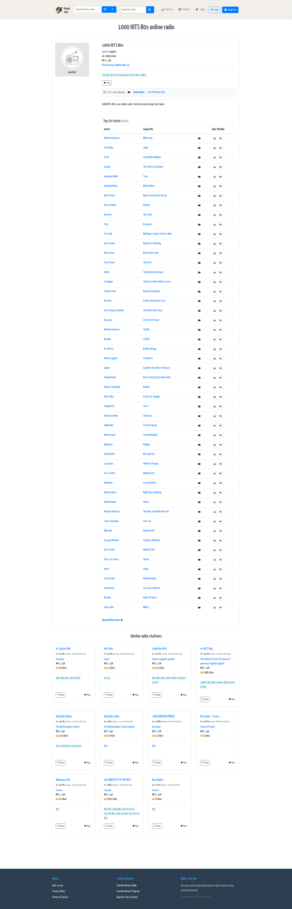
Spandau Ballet (111, 176)
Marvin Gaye (109, 435)
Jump (145, 147)
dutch (76, 726)
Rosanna (147, 224)
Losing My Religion (152, 157)
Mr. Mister (108, 348)
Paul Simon (109, 588)
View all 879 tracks (111, 620)
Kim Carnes (109, 253)
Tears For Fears (111, 559)
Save (62, 695)
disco (58, 746)
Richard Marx (110, 492)
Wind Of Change (151, 463)
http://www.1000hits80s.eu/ (116, 65)
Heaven (146, 205)
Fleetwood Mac (111, 415)
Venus (146, 502)
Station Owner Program (128, 891)
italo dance (124, 75)
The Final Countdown (153, 166)
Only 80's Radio (64, 716)
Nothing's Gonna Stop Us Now (157, 233)
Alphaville (108, 425)
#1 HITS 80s (206, 648)
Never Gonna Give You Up (155, 195)
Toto (106, 224)
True (145, 176)
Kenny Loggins (111, 358)
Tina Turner (109, 262)
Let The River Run (156, 92)
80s (108, 75)
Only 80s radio (111, 716)
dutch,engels (128, 726)
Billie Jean (147, 138)
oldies (143, 75)
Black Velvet (149, 186)
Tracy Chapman (111, 521)
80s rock (121, 809)
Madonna (108, 444)
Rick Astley (109, 195)
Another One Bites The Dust (156, 368)
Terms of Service (60, 897)
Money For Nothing (152, 243)
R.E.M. (106, 157)
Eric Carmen (109, 473)
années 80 (221, 682)
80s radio (69, 678)
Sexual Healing (150, 435)
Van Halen (108, 147)
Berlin (106, 272)
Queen (107, 368)
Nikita (146, 607)
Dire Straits (109, 243)
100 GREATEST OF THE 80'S (117, 779)
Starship (108, 233)
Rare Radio (157, 779)
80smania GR (63, 779)
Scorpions (108, 463)
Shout (146, 559)
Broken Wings (150, 348)
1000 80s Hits (159, 648)
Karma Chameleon (151, 291)
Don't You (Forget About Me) (157, 377)
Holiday (146, 444)
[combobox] (133, 9)
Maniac (146, 387)
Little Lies (148, 415)
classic (107, 678)
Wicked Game (149, 578)
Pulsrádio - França (209, 716)
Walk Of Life (149, 549)
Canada (107, 790)
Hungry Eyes (149, 473)
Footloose (148, 358)
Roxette (108, 214)
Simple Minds (110, 377)
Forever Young (150, 425)
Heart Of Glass (150, 597)
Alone (146, 569)
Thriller (146, 329)
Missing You (148, 454)
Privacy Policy (58, 891)
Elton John (109, 607)
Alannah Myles (111, 186)
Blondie (107, 339)
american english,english (212, 663)
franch (212, 726)
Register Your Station (127, 897)
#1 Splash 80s (63, 648)
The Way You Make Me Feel (155, 511)
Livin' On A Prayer (151, 320)
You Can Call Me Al (151, 588)
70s (103, 75)
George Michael (111, 540)
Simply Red (109, 406)
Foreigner (108, 281)
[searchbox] (133, 10)
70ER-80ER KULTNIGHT (163, 716)
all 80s (77, 678)
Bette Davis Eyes (151, 253)
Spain (104, 51)
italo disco (135, 75)
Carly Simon (138, 92)
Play (108, 83)
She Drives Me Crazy (152, 310)
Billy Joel (108, 530)
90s (112, 75)
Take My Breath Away (153, 272)
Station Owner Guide (127, 885)
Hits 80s (108, 648)
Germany (60, 659)
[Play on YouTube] (129, 92)
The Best (147, 262)
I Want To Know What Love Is (157, 281)
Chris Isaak (109, 578)
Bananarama (110, 502)
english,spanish (167, 659)
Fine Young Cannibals (114, 310)
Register (232, 9)
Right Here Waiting (152, 492)
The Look (147, 214)
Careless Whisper (151, 540)
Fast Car (147, 521)
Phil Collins (109, 396)
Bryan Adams (110, 205)
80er (58, 678)
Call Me (146, 339)
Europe (107, 166)
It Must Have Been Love (154, 300)
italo (116, 75)
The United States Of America (214, 659)
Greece (59, 790)
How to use (57, 885)
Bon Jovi (108, 320)
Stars (146, 406)
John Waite (109, 454)
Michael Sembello (112, 387)
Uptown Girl (148, 530)
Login (216, 9)
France (203, 726)
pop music (76, 746)
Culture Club (110, 291)
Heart (106, 569)
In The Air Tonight (151, 396)
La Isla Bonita (149, 482)
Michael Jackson (111, 138)
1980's (203, 682)
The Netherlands (64, 726)
